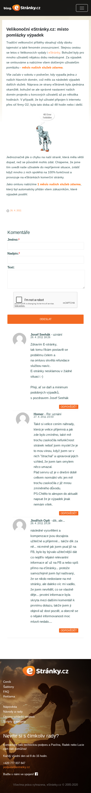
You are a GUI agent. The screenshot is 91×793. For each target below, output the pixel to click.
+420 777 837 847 (14, 763)
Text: (11, 267)
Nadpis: (13, 253)
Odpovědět (69, 406)
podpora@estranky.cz (16, 767)
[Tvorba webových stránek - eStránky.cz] (46, 675)
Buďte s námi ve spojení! (19, 774)
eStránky (54, 52)
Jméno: (13, 239)
